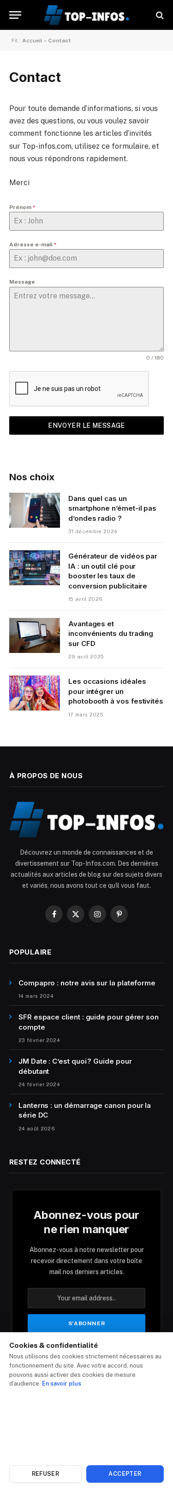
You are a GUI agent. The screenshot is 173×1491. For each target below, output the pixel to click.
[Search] (159, 15)
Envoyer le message (86, 425)
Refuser (46, 1473)
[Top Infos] (87, 15)
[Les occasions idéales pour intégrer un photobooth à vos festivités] (34, 693)
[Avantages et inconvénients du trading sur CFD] (34, 635)
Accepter (124, 1473)
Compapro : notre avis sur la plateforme (86, 982)
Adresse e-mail (33, 244)
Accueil (32, 40)
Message (22, 282)
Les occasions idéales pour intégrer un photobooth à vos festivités (115, 691)
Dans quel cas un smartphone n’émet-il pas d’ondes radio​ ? (112, 508)
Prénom (22, 207)
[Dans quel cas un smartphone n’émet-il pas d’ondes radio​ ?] (34, 510)
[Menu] (15, 15)
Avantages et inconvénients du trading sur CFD (110, 633)
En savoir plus (61, 1383)
